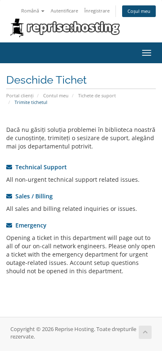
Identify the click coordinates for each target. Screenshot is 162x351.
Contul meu (56, 95)
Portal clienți (20, 95)
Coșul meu (139, 11)
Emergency (29, 225)
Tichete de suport (97, 95)
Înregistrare (97, 10)
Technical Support (39, 167)
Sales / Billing (32, 196)
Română (30, 10)
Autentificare (64, 10)
